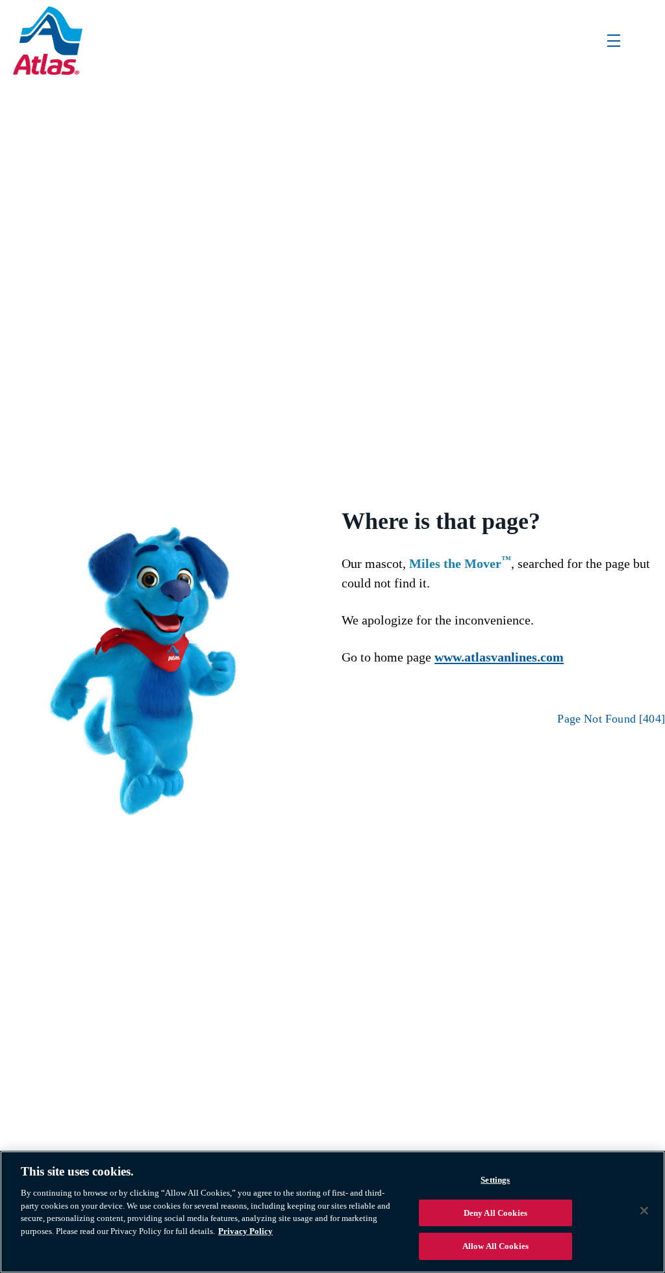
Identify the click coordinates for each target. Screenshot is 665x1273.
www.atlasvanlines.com (499, 657)
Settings (495, 1180)
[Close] (644, 1210)
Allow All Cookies (495, 1246)
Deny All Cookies (495, 1213)
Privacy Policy (245, 1231)
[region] (332, 1212)
